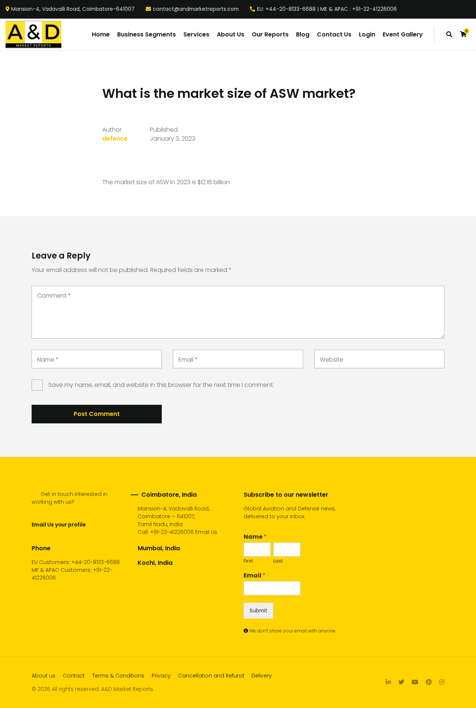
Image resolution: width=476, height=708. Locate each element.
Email (188, 359)
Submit (258, 610)
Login (367, 34)
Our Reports (270, 34)
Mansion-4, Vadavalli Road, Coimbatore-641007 (73, 9)
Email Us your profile (59, 524)
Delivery (261, 675)
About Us (230, 34)
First (248, 561)
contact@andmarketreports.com (196, 9)
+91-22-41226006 (172, 532)
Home (101, 34)
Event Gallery (403, 34)
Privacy (161, 675)
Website (331, 359)
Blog (302, 34)
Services (196, 34)
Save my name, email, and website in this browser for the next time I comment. (161, 385)
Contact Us (334, 34)
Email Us (206, 532)
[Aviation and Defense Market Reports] (33, 34)
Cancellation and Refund (211, 675)
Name (48, 359)
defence (115, 138)
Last (278, 561)
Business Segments (146, 34)
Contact (74, 675)
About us (43, 675)
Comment (54, 295)
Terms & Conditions (118, 675)
